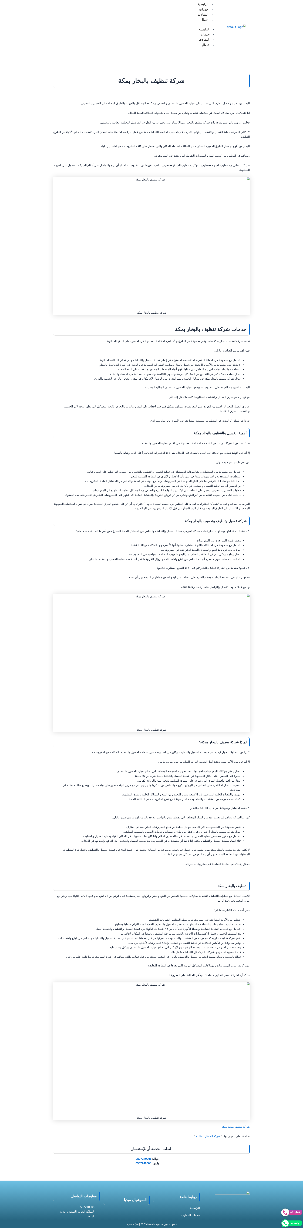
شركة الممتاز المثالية (208, 1136)
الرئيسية (204, 29)
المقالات (203, 14)
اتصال (204, 20)
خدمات (203, 9)
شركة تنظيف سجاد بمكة (235, 1126)
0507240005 (144, 1158)
